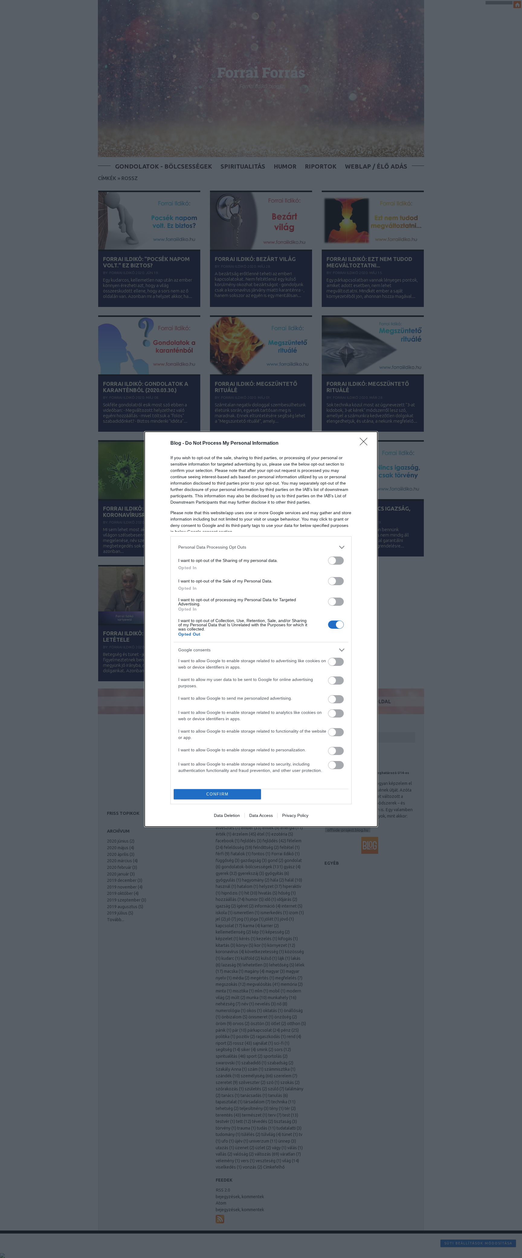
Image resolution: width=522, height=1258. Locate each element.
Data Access (261, 815)
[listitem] (261, 547)
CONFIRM (217, 794)
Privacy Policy (295, 815)
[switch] (336, 560)
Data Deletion (227, 815)
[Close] (365, 443)
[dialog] (261, 629)
